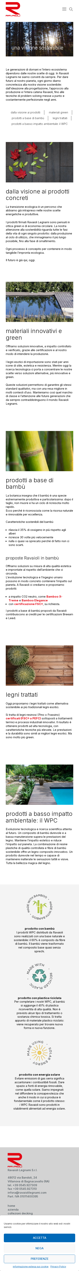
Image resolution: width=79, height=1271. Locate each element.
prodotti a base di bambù (28, 118)
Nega (39, 1248)
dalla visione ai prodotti (25, 112)
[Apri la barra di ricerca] (70, 9)
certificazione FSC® (28, 604)
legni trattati (60, 118)
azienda (13, 1209)
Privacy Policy (58, 1266)
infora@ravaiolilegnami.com (27, 1192)
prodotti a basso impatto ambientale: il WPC (40, 124)
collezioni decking (20, 1213)
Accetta (39, 1238)
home (11, 1206)
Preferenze (40, 1259)
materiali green (58, 112)
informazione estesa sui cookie (31, 1266)
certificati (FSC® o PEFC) (23, 718)
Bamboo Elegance (35, 600)
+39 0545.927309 (25, 1185)
